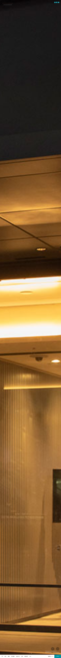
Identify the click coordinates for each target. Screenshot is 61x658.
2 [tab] (30, 653)
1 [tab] (29, 653)
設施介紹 (18, 656)
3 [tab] (31, 653)
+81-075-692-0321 (56, 652)
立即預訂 (57, 656)
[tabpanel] (30, 327)
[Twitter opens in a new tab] (57, 2)
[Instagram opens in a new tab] (58, 2)
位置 (22, 656)
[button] (2, 656)
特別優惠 (13, 656)
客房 (5, 656)
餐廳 (9, 656)
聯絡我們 (26, 656)
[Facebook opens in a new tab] (55, 2)
